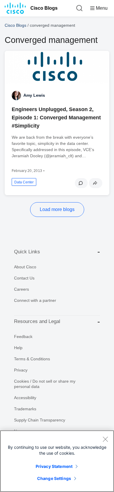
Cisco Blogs (44, 8)
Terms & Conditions (32, 359)
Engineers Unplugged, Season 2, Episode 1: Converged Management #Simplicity (56, 117)
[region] (57, 461)
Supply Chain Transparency (39, 420)
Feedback (23, 336)
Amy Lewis (34, 95)
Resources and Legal (37, 321)
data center (24, 182)
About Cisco (25, 267)
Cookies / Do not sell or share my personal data (44, 384)
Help (18, 347)
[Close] (105, 439)
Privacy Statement (54, 466)
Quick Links (27, 252)
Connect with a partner (35, 300)
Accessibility (25, 397)
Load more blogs (57, 209)
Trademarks (25, 408)
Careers (21, 289)
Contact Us (24, 278)
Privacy (20, 370)
